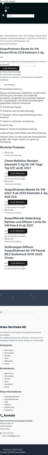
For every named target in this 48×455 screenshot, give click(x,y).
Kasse (6, 364)
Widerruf (7, 405)
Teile (20, 36)
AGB (6, 402)
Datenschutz (9, 407)
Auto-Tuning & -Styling (32, 36)
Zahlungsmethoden (11, 397)
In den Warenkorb (10, 68)
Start (2, 36)
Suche (4, 16)
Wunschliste (9, 353)
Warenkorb (8, 361)
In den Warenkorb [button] (18, 173)
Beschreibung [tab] (9, 85)
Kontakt (7, 356)
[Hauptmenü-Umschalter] (7, 8)
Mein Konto (8, 350)
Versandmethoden (11, 399)
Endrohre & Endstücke (16, 38)
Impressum (8, 410)
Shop (6, 358)
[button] (10, 72)
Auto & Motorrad (11, 36)
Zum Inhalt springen (7, 1)
